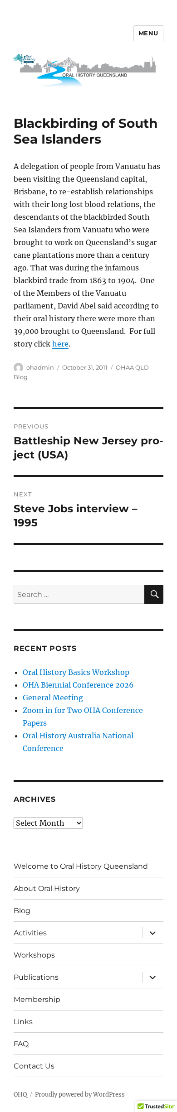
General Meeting (53, 697)
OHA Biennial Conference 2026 (78, 684)
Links (23, 1021)
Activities (30, 933)
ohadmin (40, 367)
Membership (37, 999)
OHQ (20, 1094)
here (60, 343)
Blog (22, 910)
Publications (36, 977)
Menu (148, 33)
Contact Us (34, 1066)
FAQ (21, 1044)
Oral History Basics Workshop (76, 672)
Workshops (34, 955)
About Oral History (47, 888)
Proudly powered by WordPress (80, 1094)
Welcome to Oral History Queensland (81, 866)
